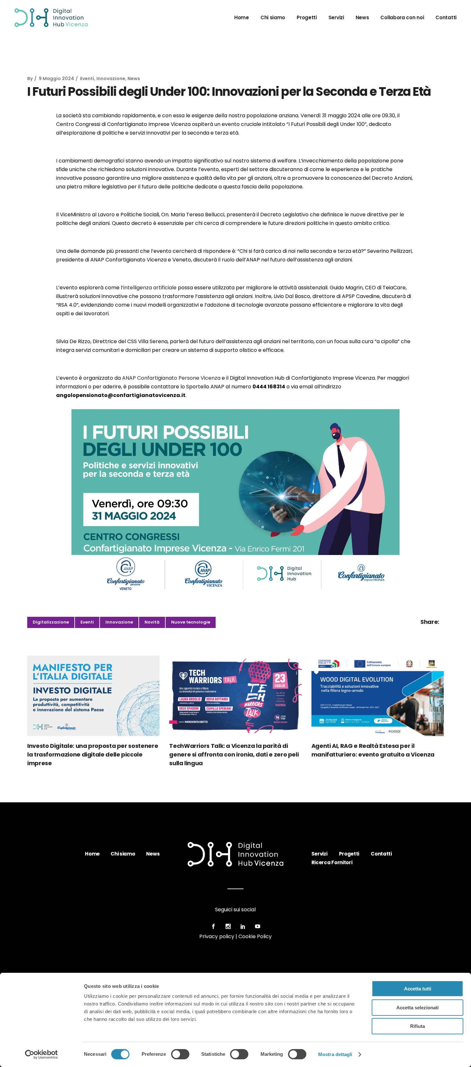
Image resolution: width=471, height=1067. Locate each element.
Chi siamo (123, 853)
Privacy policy (216, 936)
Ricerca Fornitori (331, 862)
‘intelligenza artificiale (149, 287)
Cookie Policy (255, 936)
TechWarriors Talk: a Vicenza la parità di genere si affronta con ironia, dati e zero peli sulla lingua (234, 754)
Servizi (319, 853)
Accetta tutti (417, 988)
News (134, 78)
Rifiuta (417, 1026)
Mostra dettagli (335, 1054)
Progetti (349, 853)
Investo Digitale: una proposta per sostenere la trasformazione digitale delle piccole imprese (92, 754)
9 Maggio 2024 (56, 78)
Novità (152, 622)
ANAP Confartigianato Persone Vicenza (171, 378)
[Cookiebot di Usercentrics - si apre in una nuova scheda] (41, 1054)
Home (92, 853)
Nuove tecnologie (190, 622)
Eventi (87, 78)
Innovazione (110, 78)
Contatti (381, 853)
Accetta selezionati (417, 1007)
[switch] (180, 1054)
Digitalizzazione (51, 622)
